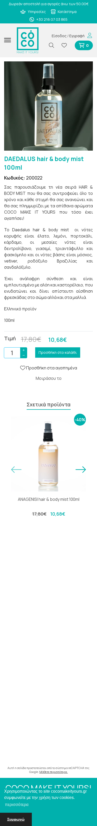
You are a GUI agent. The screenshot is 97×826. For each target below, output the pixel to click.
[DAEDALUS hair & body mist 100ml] (48, 105)
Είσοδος (59, 35)
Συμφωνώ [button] (16, 819)
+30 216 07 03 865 (51, 19)
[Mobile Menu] (9, 40)
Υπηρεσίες (36, 11)
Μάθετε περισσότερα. (53, 772)
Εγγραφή (77, 35)
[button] (16, 469)
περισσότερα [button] (16, 804)
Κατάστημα (67, 11)
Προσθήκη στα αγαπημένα (51, 368)
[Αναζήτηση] (53, 45)
